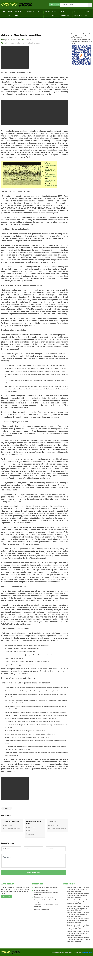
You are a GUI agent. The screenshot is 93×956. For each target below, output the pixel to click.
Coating (6, 43)
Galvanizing (24, 43)
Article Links (54, 13)
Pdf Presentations (78, 13)
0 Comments (54, 828)
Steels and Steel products (41, 909)
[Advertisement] (15, 57)
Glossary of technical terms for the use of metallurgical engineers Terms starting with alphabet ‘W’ (78, 908)
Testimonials (31, 11)
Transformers (52, 821)
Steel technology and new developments (46, 887)
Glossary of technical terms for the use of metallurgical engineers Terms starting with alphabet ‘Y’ (78, 895)
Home (4, 11)
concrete (11, 43)
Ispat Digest (15, 21)
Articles (47, 11)
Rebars (30, 43)
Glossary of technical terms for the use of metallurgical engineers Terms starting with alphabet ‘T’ (78, 927)
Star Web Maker (87, 952)
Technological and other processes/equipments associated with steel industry (46, 892)
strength (38, 43)
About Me (10, 13)
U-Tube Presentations (65, 13)
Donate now (55, 4)
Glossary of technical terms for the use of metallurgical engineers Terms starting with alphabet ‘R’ (78, 939)
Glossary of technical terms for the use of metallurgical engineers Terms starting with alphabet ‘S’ (78, 933)
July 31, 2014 (17, 39)
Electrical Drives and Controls (11, 821)
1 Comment (27, 39)
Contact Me (87, 13)
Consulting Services (18, 13)
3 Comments (32, 831)
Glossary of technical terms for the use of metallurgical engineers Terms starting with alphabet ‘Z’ (78, 889)
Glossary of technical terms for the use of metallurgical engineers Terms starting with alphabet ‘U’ (78, 920)
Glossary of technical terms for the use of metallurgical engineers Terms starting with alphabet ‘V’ (78, 914)
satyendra (6, 39)
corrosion (17, 43)
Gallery (40, 11)
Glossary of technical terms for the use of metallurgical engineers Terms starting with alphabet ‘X (78, 901)
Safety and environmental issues (44, 897)
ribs (33, 43)
